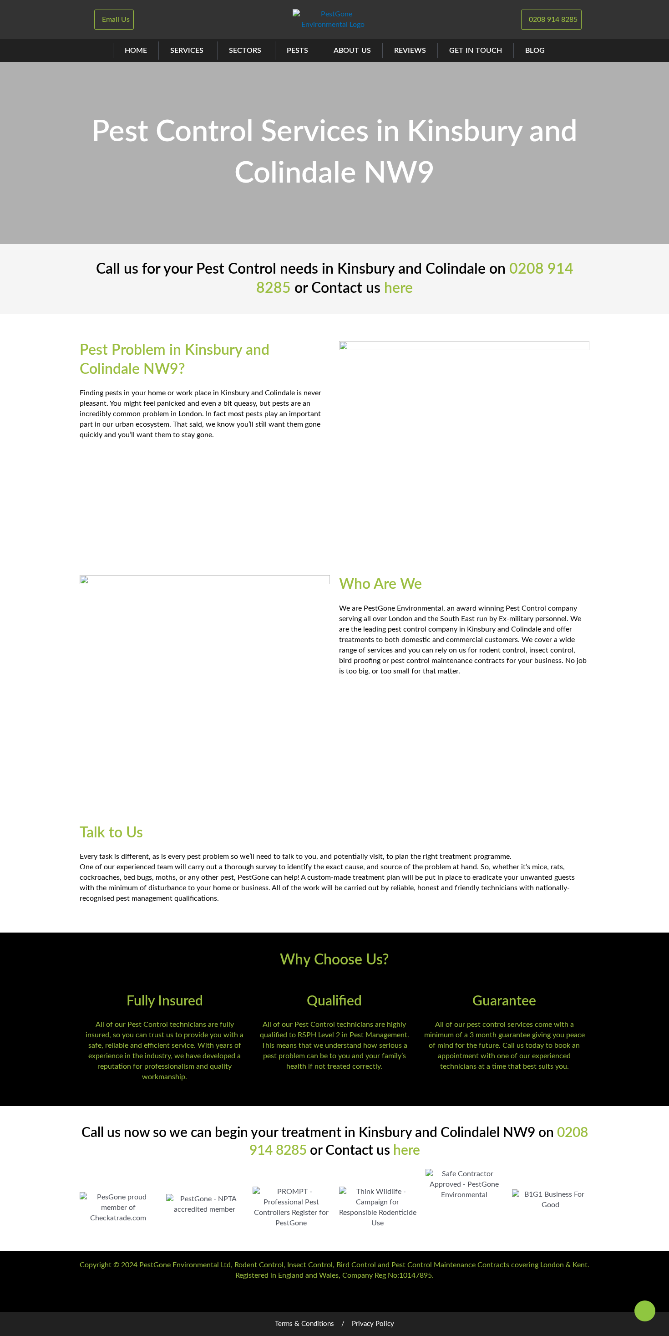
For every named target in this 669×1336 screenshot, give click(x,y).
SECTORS (245, 50)
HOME (136, 50)
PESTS (297, 50)
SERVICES (186, 50)
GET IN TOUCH (475, 50)
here (398, 288)
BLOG (535, 50)
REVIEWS (410, 50)
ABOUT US (352, 50)
